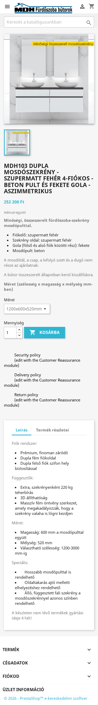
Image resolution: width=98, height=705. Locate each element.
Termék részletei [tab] (52, 430)
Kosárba (45, 332)
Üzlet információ (23, 689)
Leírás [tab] (21, 430)
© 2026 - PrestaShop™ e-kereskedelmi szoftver (45, 698)
